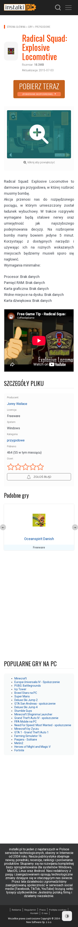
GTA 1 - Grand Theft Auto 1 (31, 732)
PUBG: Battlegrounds (27, 685)
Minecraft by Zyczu (26, 728)
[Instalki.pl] (20, 7)
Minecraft (20, 678)
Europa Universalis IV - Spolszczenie (37, 682)
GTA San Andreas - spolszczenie (35, 703)
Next (75, 527)
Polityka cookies (57, 910)
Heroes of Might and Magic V (32, 746)
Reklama (16, 910)
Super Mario (22, 696)
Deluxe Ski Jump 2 (26, 700)
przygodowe (42, 26)
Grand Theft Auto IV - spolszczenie (36, 718)
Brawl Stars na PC (25, 692)
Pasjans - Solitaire (25, 739)
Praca (42, 910)
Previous (3, 527)
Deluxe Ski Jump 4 (26, 707)
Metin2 (18, 743)
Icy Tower (20, 689)
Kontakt (34, 913)
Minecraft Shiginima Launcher (33, 714)
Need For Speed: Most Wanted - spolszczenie (42, 725)
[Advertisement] (39, 797)
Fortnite (19, 750)
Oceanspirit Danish (39, 539)
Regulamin (30, 910)
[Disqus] (39, 606)
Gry (30, 26)
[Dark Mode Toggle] (67, 916)
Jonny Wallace (17, 404)
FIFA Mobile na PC (25, 721)
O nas (45, 913)
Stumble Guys (23, 710)
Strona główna (16, 26)
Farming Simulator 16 (28, 736)
